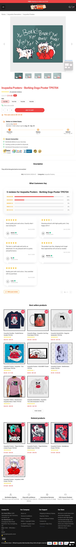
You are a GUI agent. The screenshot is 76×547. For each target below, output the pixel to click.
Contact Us (43, 521)
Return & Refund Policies (47, 518)
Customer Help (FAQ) (46, 524)
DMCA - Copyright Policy (28, 521)
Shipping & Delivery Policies (47, 513)
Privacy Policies (25, 518)
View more (38, 410)
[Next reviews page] (70, 292)
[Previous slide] (4, 44)
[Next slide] (72, 44)
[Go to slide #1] (18, 76)
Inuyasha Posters (28, 14)
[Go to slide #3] (38, 76)
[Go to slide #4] (47, 76)
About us (23, 513)
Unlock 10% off (3, 539)
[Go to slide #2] (28, 76)
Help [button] (73, 544)
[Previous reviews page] (61, 292)
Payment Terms (44, 516)
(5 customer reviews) (16, 92)
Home (3, 14)
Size (2, 98)
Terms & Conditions (26, 516)
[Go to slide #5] (57, 76)
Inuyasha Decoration (14, 14)
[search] (70, 7)
